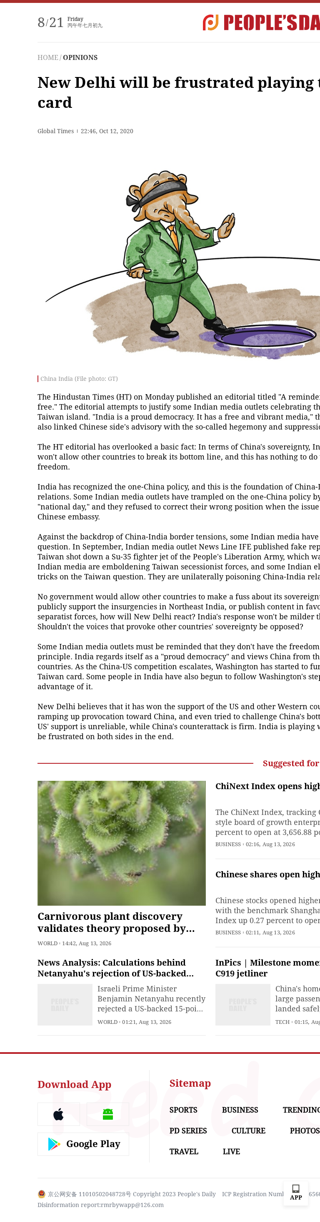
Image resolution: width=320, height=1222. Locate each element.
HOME (48, 58)
